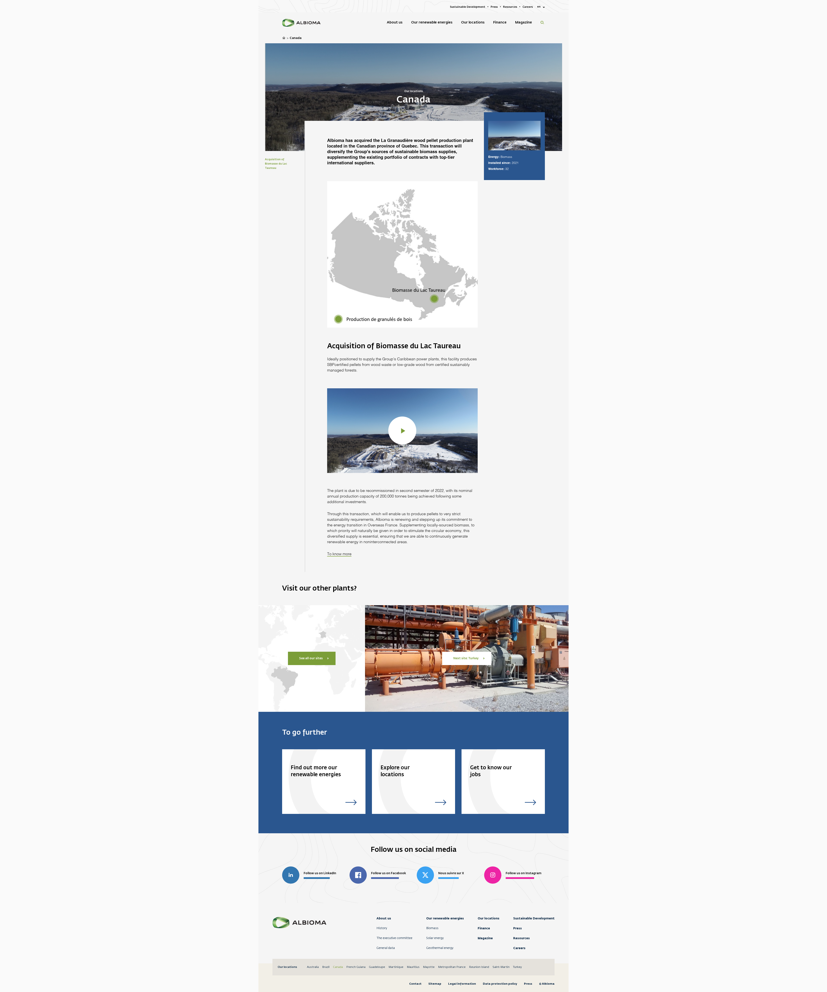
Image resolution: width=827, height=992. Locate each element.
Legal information (462, 983)
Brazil (326, 967)
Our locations (488, 918)
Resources (521, 938)
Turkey (517, 967)
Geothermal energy (439, 948)
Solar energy (435, 938)
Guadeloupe (377, 967)
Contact (415, 983)
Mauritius (413, 967)
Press (517, 928)
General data (385, 948)
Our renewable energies (445, 918)
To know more (339, 554)
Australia (313, 967)
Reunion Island (479, 967)
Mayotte (429, 967)
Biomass (432, 928)
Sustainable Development (534, 918)
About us (383, 918)
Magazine (485, 938)
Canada (338, 967)
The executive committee (394, 938)
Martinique (396, 967)
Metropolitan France (452, 967)
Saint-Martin (501, 967)
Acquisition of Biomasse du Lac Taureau (276, 163)
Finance (484, 928)
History (381, 928)
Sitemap (434, 983)
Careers (519, 948)
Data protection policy (500, 983)
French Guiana (355, 967)
